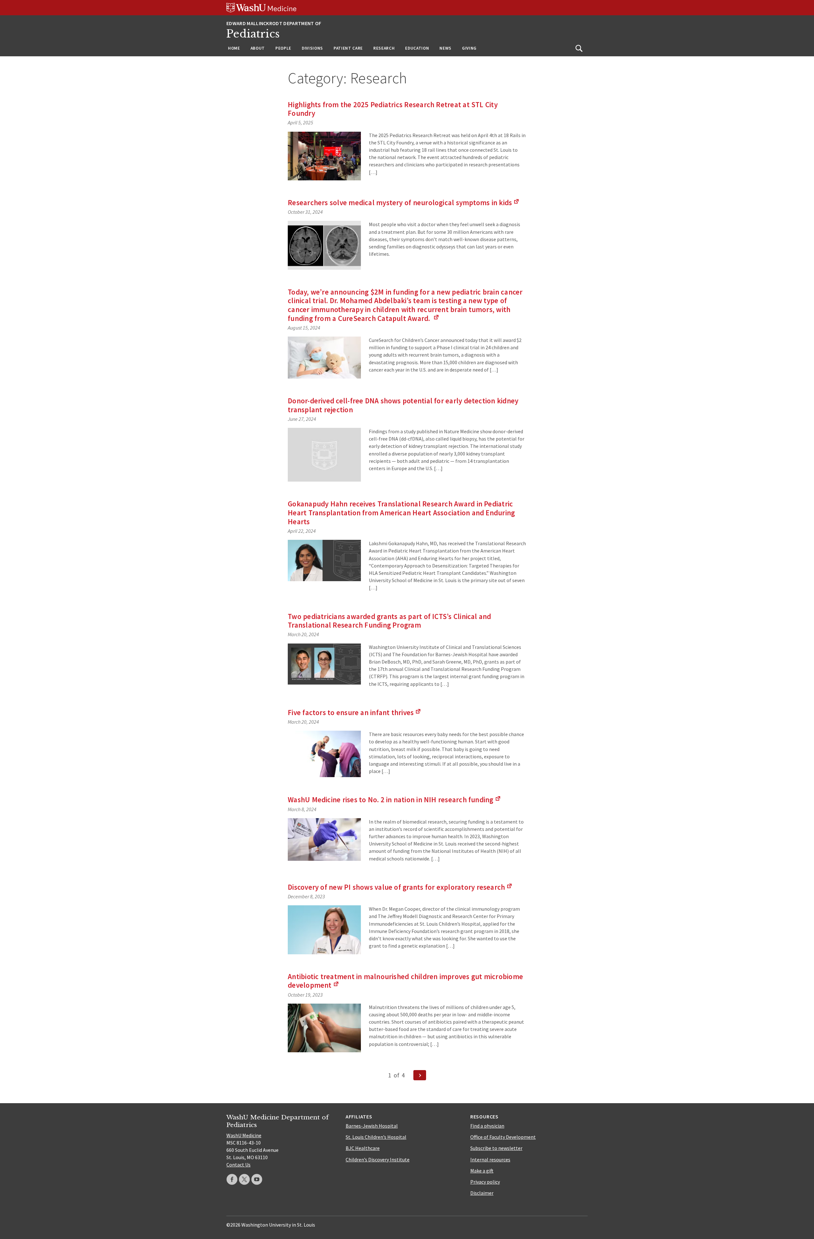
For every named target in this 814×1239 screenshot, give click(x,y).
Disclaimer (481, 1193)
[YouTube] (256, 1179)
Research (384, 48)
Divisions (312, 48)
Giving (469, 48)
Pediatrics (253, 33)
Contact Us (238, 1164)
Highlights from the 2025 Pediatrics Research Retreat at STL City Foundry (393, 109)
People (283, 48)
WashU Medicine (243, 1135)
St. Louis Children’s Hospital (376, 1137)
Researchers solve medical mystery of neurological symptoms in (404, 202)
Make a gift (481, 1170)
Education (417, 48)
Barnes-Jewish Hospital (372, 1126)
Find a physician (487, 1126)
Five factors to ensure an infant (354, 712)
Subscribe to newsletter (496, 1148)
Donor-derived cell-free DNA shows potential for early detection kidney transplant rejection (403, 405)
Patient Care (348, 48)
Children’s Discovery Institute (378, 1159)
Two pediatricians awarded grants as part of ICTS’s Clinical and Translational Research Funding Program (389, 621)
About (258, 48)
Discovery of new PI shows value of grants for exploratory (400, 887)
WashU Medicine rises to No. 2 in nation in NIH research (394, 799)
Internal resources (490, 1159)
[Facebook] (232, 1179)
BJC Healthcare (363, 1148)
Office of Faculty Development (503, 1137)
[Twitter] (244, 1179)
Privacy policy (485, 1182)
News (445, 48)
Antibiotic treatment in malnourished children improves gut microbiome (405, 981)
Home (234, 48)
